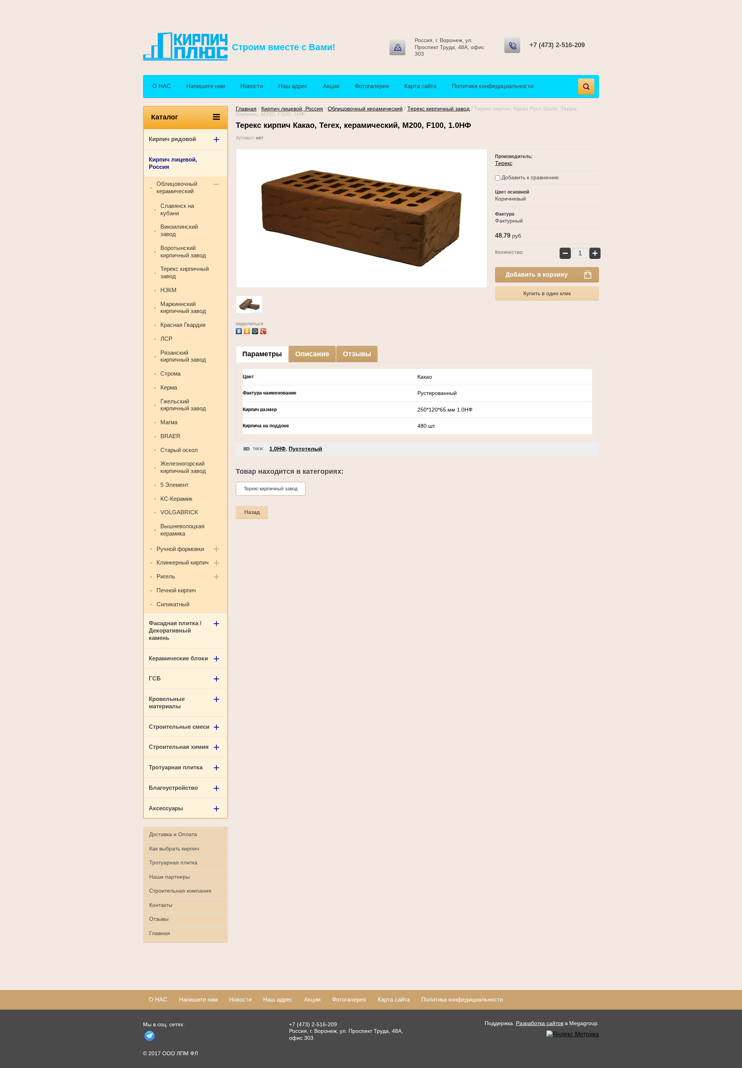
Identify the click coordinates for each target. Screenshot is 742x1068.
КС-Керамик (176, 498)
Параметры (262, 354)
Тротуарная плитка (176, 767)
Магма (168, 422)
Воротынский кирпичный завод (183, 251)
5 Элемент (174, 484)
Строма (170, 373)
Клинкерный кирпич (183, 562)
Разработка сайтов (539, 1023)
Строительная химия (179, 746)
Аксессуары (166, 808)
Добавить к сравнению (529, 177)
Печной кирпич (176, 590)
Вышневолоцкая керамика (182, 530)
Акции (331, 86)
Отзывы (357, 354)
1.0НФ (277, 449)
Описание (312, 354)
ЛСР (166, 338)
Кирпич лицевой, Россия (292, 108)
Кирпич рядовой (172, 139)
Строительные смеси (179, 726)
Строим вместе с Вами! (283, 47)
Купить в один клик (547, 293)
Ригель (166, 576)
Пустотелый (305, 449)
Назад (252, 512)
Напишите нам (205, 86)
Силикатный (173, 604)
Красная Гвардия (183, 324)
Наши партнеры (169, 877)
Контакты (160, 905)
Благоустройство (173, 787)
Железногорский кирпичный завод (183, 467)
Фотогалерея (372, 86)
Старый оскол (179, 450)
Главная (246, 108)
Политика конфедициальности (492, 86)
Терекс (503, 163)
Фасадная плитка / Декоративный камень (175, 630)
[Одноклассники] (248, 330)
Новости (251, 86)
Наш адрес (293, 86)
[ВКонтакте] (240, 330)
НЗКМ (168, 290)
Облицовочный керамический (365, 108)
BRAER (170, 436)
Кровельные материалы (167, 702)
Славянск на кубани (177, 209)
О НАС (161, 86)
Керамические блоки (178, 658)
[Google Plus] (264, 330)
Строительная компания (180, 891)
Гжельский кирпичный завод (183, 405)
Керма (168, 387)
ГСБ (155, 678)
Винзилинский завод (179, 230)
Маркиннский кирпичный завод (183, 308)
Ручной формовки (180, 549)
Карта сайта (420, 86)
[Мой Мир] (256, 330)
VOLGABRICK (179, 512)
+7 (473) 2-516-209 (557, 45)
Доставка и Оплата (173, 834)
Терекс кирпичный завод (438, 108)
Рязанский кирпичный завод (183, 356)
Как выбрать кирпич (174, 848)
